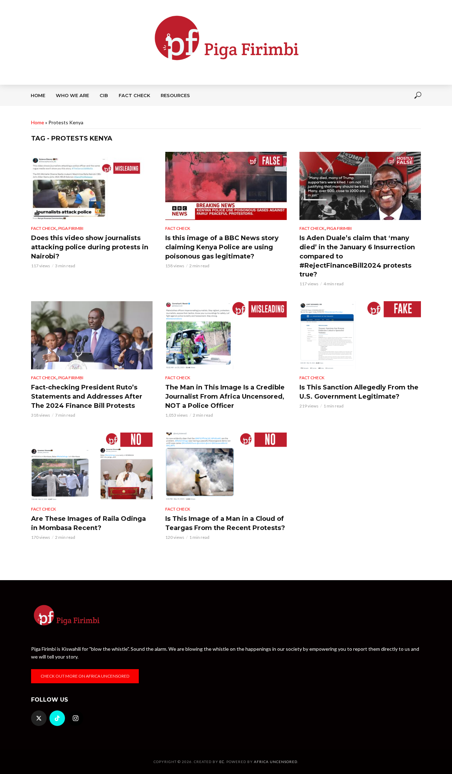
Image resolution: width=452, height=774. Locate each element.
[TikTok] (57, 718)
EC (221, 762)
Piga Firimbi (70, 228)
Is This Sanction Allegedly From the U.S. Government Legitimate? (358, 391)
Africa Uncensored (275, 762)
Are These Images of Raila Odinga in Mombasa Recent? (88, 523)
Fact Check (134, 95)
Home (38, 95)
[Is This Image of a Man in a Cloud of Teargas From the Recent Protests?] (226, 467)
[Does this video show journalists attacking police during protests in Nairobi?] (92, 186)
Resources (175, 95)
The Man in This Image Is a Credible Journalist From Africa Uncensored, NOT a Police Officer (225, 396)
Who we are (72, 95)
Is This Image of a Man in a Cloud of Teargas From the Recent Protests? (225, 523)
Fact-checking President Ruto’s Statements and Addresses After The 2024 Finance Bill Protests (86, 396)
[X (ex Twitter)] (39, 718)
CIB (104, 95)
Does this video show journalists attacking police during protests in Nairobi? (89, 247)
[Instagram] (75, 718)
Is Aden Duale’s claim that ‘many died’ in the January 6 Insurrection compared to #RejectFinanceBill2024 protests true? (357, 256)
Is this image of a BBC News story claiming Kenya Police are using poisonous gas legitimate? (222, 247)
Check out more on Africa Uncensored (85, 676)
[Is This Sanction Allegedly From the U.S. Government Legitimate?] (360, 335)
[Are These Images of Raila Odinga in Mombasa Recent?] (92, 467)
